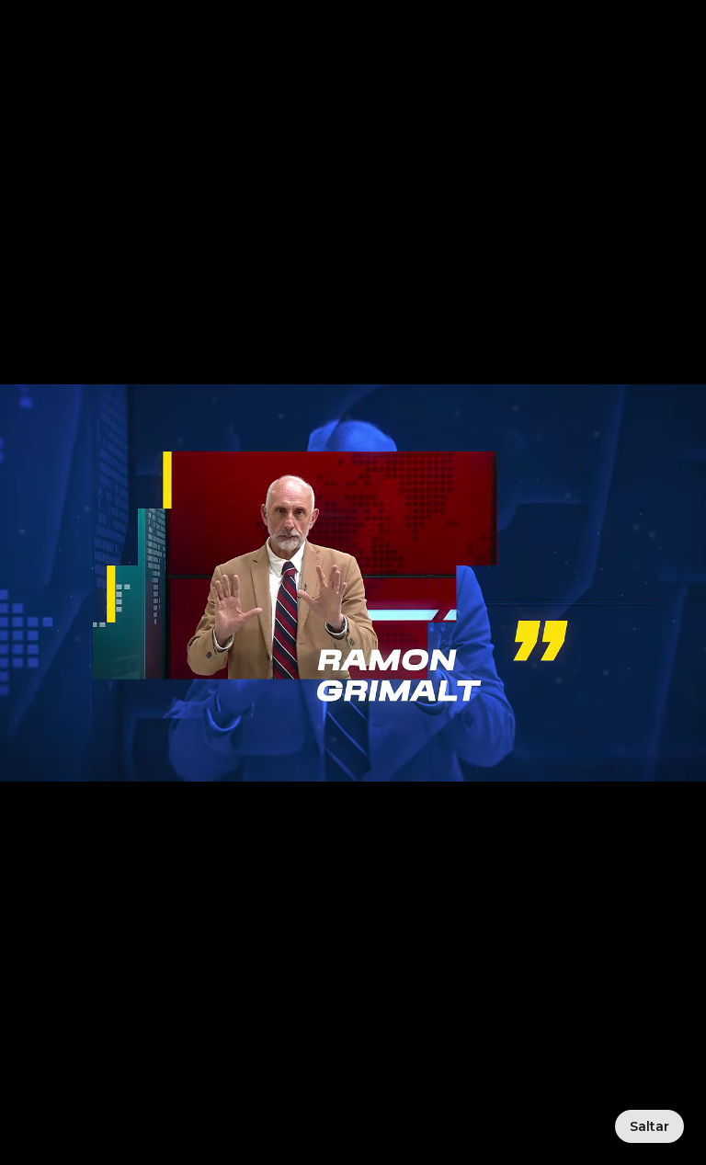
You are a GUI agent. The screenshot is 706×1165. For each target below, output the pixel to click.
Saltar (649, 1126)
